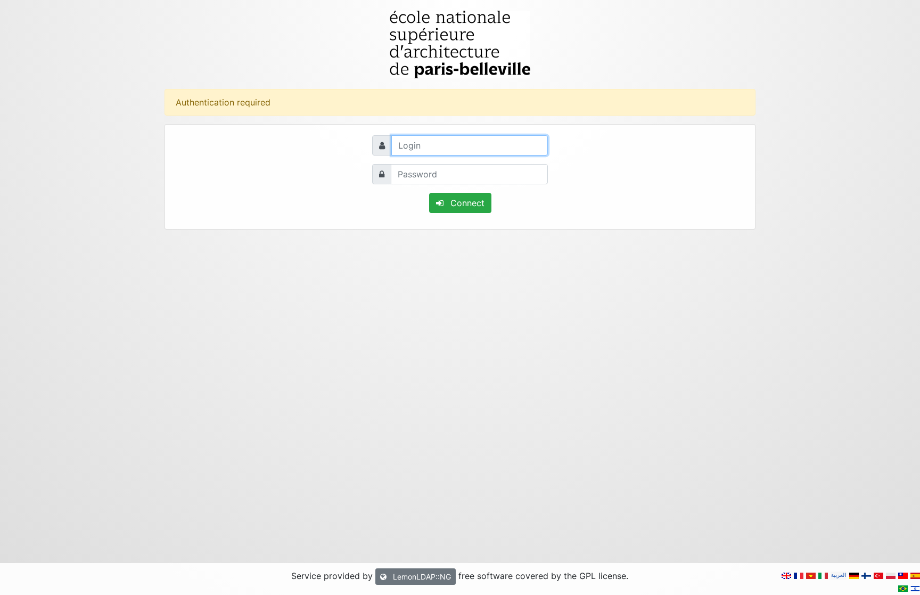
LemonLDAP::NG (421, 576)
